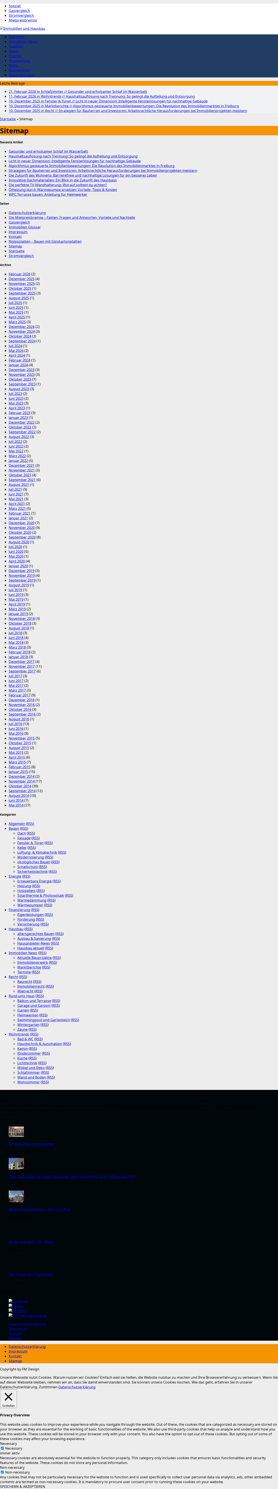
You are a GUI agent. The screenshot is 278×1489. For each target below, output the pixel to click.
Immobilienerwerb (32, 962)
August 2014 (19, 795)
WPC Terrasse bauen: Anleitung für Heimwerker (48, 194)
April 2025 (17, 317)
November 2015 (22, 738)
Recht (13, 65)
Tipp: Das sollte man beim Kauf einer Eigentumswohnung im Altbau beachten (72, 1176)
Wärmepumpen (30, 905)
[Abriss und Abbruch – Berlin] (16, 1233)
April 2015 (17, 757)
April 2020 (17, 561)
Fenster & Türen (30, 842)
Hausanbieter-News (33, 943)
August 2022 (19, 436)
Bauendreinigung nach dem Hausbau (39, 1209)
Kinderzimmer (29, 1053)
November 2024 (22, 331)
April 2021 (17, 503)
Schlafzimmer (28, 1072)
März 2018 (17, 647)
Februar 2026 (19, 274)
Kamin (22, 1048)
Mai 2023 (16, 403)
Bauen (14, 51)
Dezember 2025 (22, 278)
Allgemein (17, 823)
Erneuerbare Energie (34, 881)
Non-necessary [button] (12, 1467)
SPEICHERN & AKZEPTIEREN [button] (22, 1486)
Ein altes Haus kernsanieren (32, 1143)
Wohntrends (19, 70)
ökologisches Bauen (33, 862)
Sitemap (15, 246)
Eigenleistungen (30, 914)
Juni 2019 (16, 594)
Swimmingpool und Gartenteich (43, 1019)
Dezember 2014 (22, 776)
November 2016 (22, 704)
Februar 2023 (19, 412)
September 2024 (22, 341)
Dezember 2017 (22, 661)
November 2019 (22, 575)
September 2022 (22, 432)
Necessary (13, 1448)
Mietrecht (25, 991)
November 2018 (22, 618)
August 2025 (19, 298)
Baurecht (24, 981)
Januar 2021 (18, 518)
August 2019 (19, 585)
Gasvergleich (19, 10)
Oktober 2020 (20, 532)
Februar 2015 (19, 767)
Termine (24, 972)
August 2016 (19, 719)
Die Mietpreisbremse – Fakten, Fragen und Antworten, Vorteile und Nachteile (72, 217)
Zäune (22, 1029)
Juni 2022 (16, 446)
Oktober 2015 (20, 743)
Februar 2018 (19, 652)
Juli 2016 (15, 723)
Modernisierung (30, 857)
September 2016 (22, 714)
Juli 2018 (15, 633)
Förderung (26, 919)
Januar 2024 (18, 365)
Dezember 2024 (22, 326)
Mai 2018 (16, 642)
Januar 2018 (18, 656)
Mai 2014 (16, 805)
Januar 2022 (18, 460)
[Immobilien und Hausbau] (139, 28)
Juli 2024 (15, 345)
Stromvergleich (21, 15)
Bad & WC (25, 1039)
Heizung (24, 885)
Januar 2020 (18, 566)
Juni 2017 (16, 680)
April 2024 (17, 355)
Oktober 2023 (20, 379)
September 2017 (22, 671)
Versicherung (28, 924)
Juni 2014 (16, 800)
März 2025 (17, 322)
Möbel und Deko (31, 1067)
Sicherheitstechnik (32, 871)
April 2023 (17, 408)
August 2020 (19, 542)
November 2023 (22, 374)
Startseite (17, 36)
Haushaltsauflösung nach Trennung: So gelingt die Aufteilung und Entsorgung (102, 96)
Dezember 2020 (22, 522)
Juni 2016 (16, 728)
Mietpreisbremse (23, 20)
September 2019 (22, 580)
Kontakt (15, 236)
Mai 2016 (16, 733)
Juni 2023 (16, 398)
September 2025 (22, 293)
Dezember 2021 (22, 465)
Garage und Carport (34, 1005)
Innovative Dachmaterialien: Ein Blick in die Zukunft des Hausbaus (63, 180)
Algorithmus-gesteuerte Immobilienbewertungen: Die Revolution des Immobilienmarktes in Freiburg (124, 106)
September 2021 (22, 479)
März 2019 (17, 609)
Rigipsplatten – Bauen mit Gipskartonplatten (45, 241)
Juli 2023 (15, 393)
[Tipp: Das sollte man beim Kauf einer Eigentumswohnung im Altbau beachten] (16, 1168)
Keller (22, 847)
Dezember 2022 (22, 422)
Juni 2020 (16, 551)
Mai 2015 (16, 752)
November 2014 (22, 781)
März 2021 (17, 508)
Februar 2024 (19, 360)
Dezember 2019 (22, 570)
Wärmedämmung (31, 900)
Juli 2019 (15, 589)
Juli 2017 (15, 676)
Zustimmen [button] (48, 1387)
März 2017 (17, 690)
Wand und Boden (31, 1077)
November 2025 (22, 283)
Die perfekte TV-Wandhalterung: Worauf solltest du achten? (58, 184)
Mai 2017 (16, 685)
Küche (22, 1058)
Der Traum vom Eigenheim (31, 1274)
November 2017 (22, 666)
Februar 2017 (19, 695)
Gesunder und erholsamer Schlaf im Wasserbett (78, 91)
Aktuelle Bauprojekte (34, 957)
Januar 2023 (18, 417)
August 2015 (19, 747)
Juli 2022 (15, 441)
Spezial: (15, 5)
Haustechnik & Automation (39, 1043)
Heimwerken (27, 1015)
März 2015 (17, 762)
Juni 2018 (16, 637)
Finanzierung (19, 60)
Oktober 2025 (20, 288)
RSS (30, 823)
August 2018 (19, 628)
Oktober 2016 (20, 709)
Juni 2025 (16, 307)
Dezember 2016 (22, 700)
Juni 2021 (16, 494)
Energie (15, 56)
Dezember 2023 (22, 369)
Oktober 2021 (20, 475)
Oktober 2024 (20, 336)
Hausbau (16, 46)
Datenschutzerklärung (27, 212)
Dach (21, 833)
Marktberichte (29, 967)
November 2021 (22, 470)
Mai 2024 (16, 350)
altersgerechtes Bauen (36, 933)
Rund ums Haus (22, 75)
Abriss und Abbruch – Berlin (31, 1241)
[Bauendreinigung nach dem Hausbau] (16, 1200)
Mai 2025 (16, 312)
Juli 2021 (15, 489)
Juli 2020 (15, 546)
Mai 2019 (16, 599)
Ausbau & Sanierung (34, 938)
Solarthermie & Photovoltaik (40, 895)
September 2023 (22, 384)
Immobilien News (23, 41)
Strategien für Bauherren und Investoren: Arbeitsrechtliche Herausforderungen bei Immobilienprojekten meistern (128, 110)
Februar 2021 (19, 513)
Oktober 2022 (20, 427)
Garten (23, 1010)
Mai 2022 (16, 451)
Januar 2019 (18, 613)
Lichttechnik (27, 1063)
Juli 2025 (15, 302)
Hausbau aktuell (30, 948)
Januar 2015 (18, 771)
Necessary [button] (8, 1443)
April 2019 (17, 604)
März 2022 (17, 455)
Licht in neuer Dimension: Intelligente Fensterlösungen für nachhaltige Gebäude (108, 101)
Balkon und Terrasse (34, 1000)
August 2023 (19, 388)
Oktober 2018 (20, 623)
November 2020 (22, 527)
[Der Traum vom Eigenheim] (16, 1266)
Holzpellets (26, 890)
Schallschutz (27, 866)
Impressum (18, 231)
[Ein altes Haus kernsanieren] (16, 1135)
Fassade (24, 838)
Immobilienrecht (31, 986)
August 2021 (19, 484)
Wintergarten (28, 1024)
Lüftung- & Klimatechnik (37, 852)
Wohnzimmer (28, 1082)
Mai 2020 (16, 556)
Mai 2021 (16, 499)
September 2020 (22, 537)
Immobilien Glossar (25, 227)
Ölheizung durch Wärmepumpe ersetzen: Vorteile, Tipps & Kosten (63, 189)
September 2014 (22, 790)
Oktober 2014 (20, 786)
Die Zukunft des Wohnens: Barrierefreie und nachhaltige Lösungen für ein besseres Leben (83, 175)
